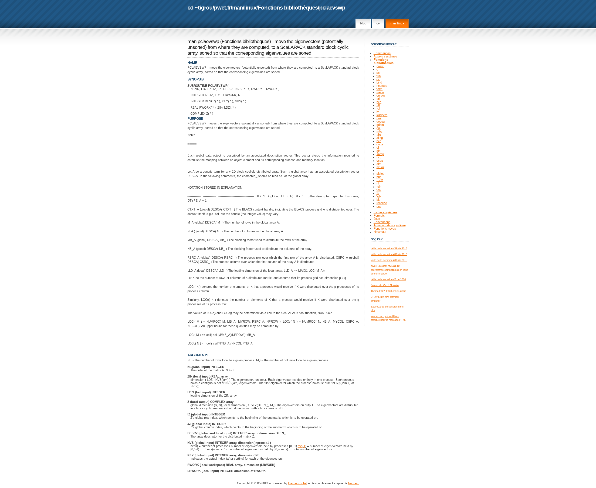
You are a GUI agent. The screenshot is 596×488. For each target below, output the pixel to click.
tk (377, 193)
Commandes (382, 53)
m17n (380, 167)
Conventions (382, 222)
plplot (380, 173)
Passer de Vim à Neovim (385, 285)
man (237, 7)
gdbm (380, 125)
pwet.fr (222, 7)
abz (378, 134)
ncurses (381, 85)
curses (381, 95)
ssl (378, 72)
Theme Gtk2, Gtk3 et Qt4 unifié (388, 291)
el (377, 147)
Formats (379, 215)
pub (378, 177)
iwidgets (381, 115)
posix (380, 66)
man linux (397, 23)
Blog (363, 23)
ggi (378, 128)
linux (250, 7)
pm (378, 206)
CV (378, 23)
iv (377, 112)
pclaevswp (332, 7)
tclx (378, 190)
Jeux (377, 219)
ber (378, 141)
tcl (378, 108)
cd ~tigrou (200, 7)
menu (380, 92)
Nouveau (380, 232)
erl (378, 98)
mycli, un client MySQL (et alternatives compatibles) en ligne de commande (389, 269)
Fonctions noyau (385, 228)
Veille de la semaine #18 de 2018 (389, 254)
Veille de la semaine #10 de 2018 (389, 260)
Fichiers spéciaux (385, 212)
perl (378, 102)
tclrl (378, 186)
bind (379, 82)
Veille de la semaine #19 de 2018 (389, 248)
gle (378, 151)
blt (378, 199)
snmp (380, 154)
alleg (379, 138)
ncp (378, 157)
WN (378, 196)
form (379, 89)
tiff (378, 105)
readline (381, 203)
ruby (379, 131)
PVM (379, 180)
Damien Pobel (297, 483)
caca (379, 144)
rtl (377, 183)
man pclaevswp (203, 41)
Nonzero (353, 483)
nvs (300, 446)
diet (378, 164)
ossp (379, 160)
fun (378, 76)
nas (378, 118)
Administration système (390, 225)
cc (378, 79)
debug (380, 121)
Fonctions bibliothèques (288, 7)
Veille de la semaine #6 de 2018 (388, 279)
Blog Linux (377, 239)
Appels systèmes (385, 56)
